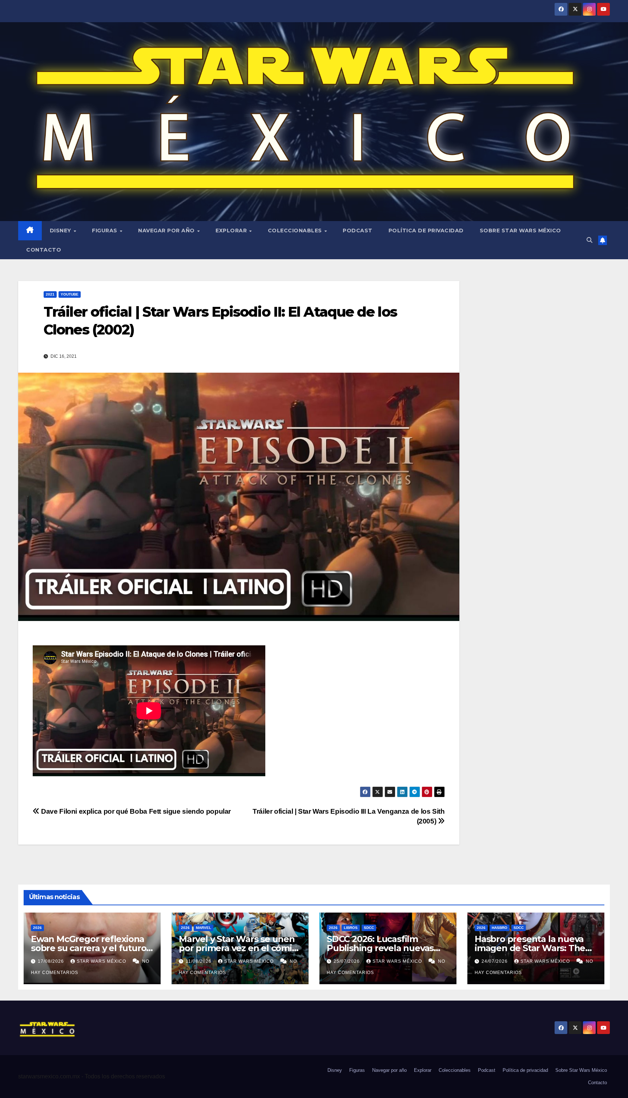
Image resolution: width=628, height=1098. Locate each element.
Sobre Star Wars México (520, 230)
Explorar (232, 230)
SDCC (369, 928)
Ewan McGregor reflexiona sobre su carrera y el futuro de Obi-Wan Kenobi (88, 948)
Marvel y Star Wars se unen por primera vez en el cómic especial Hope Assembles (238, 948)
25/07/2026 (347, 961)
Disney (61, 230)
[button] (589, 240)
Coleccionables (296, 230)
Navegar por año (167, 230)
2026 (37, 928)
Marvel (203, 928)
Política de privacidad (426, 230)
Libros (351, 928)
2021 (50, 294)
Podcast (358, 230)
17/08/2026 (51, 961)
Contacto (43, 250)
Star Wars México (102, 961)
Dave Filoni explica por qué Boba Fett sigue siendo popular (135, 811)
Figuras (105, 230)
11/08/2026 (199, 961)
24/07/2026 (495, 961)
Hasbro (499, 928)
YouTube (69, 294)
